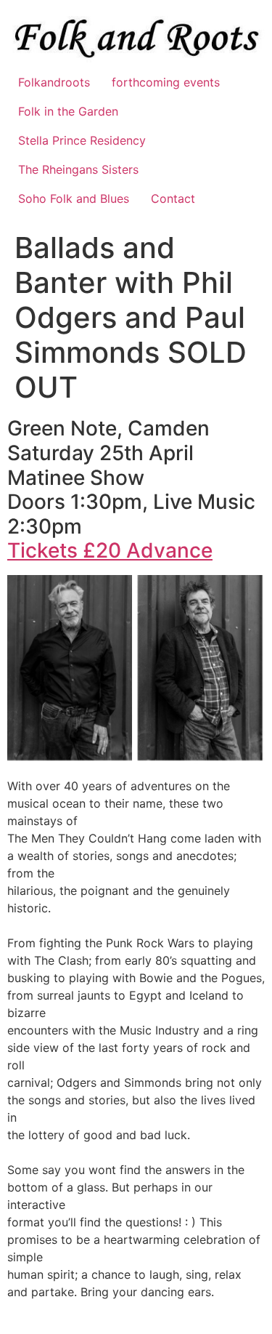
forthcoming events (166, 82)
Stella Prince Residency (82, 140)
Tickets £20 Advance (110, 550)
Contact (173, 198)
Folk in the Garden (68, 111)
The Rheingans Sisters (78, 169)
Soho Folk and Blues (73, 198)
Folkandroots (54, 82)
